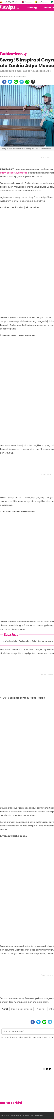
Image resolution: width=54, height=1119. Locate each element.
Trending (31, 7)
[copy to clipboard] (33, 82)
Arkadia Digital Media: (10, 2)
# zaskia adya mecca (21, 1009)
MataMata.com (43, 2)
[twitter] (10, 82)
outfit (3, 172)
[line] (16, 82)
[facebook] (4, 82)
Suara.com (28, 2)
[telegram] (21, 82)
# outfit (40, 1009)
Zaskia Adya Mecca (17, 172)
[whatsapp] (27, 82)
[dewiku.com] (10, 7)
